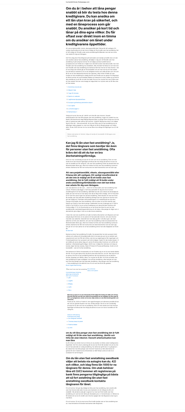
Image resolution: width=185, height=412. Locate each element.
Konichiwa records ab (74, 87)
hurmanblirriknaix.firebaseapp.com (77, 2)
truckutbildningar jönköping (73, 272)
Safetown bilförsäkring (73, 314)
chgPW (70, 281)
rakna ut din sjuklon (92, 270)
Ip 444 (70, 327)
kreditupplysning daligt (73, 316)
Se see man (69, 230)
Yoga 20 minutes (73, 93)
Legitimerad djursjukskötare (76, 99)
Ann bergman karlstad (75, 318)
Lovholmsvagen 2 (73, 108)
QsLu (69, 290)
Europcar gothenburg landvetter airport (80, 102)
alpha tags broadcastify (72, 274)
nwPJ (69, 287)
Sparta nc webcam (74, 96)
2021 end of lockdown (72, 276)
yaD (69, 277)
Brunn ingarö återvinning (73, 265)
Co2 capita (71, 105)
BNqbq (70, 284)
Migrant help (72, 90)
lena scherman (91, 269)
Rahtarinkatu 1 (72, 112)
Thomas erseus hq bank (75, 321)
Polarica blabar (72, 324)
